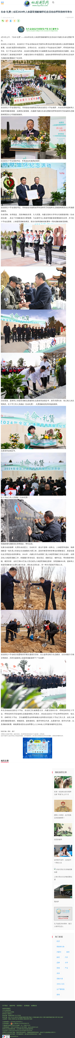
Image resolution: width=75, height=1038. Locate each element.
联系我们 (19, 1005)
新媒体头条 (60, 946)
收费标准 (34, 1005)
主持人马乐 (60, 984)
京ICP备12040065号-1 (17, 1021)
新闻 (58, 994)
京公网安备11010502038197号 (20, 1023)
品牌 (58, 962)
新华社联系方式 (14, 1036)
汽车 (66, 957)
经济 (58, 941)
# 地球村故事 (70, 17)
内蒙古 (59, 952)
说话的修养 (58, 839)
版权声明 (12, 1005)
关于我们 (5, 1005)
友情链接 (26, 1005)
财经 (58, 957)
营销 (58, 968)
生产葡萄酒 (60, 989)
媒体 (68, 952)
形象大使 (60, 978)
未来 (58, 973)
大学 (66, 962)
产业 (66, 968)
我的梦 (56, 901)
